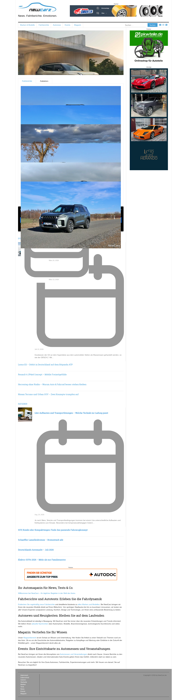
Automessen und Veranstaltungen (73, 654)
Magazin (77, 25)
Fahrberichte (44, 25)
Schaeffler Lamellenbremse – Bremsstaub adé (40, 539)
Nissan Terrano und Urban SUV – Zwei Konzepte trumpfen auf (48, 394)
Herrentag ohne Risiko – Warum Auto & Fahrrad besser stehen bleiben (52, 384)
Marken (23, 684)
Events (67, 25)
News (22, 689)
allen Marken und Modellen (89, 604)
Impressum (24, 675)
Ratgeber (22, 404)
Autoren (23, 680)
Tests (22, 687)
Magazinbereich (29, 638)
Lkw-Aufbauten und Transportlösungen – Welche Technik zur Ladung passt (71, 413)
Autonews (57, 25)
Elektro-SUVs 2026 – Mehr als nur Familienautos (42, 559)
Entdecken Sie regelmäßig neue (31, 604)
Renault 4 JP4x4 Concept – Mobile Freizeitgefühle (42, 374)
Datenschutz (24, 677)
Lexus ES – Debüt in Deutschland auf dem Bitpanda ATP (45, 364)
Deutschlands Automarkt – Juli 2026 (36, 549)
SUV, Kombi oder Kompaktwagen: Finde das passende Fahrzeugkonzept (53, 530)
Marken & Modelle (27, 25)
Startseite (23, 682)
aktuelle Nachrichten (40, 624)
